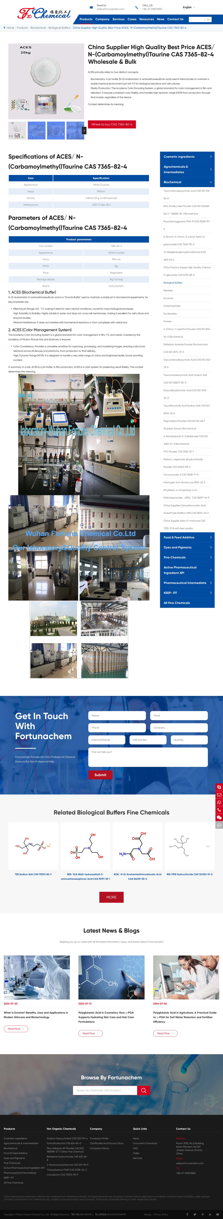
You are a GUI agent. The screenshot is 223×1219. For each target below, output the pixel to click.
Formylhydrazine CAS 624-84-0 (64, 1143)
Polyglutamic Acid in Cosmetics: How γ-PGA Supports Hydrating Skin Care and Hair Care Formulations (106, 1017)
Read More (16, 1028)
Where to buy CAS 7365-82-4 (111, 124)
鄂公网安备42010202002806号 (109, 1214)
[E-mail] (219, 794)
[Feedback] (219, 825)
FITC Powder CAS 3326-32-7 (179, 451)
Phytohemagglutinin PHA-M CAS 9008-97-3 (187, 225)
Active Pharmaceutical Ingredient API (180, 570)
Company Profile (99, 1138)
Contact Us (175, 19)
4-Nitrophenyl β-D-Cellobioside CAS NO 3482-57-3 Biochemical (186, 440)
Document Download (145, 1143)
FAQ (135, 1148)
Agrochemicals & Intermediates (176, 169)
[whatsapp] (219, 802)
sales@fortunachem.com (110, 9)
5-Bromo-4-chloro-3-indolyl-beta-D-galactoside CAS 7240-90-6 (185, 240)
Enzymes (168, 298)
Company (102, 19)
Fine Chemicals (175, 557)
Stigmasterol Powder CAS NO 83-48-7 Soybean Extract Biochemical (184, 425)
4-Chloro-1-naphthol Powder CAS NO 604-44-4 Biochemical (187, 333)
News (160, 19)
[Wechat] (219, 817)
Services (119, 19)
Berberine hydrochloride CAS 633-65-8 (67, 1158)
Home (10, 27)
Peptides (168, 290)
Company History (99, 1148)
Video (136, 1153)
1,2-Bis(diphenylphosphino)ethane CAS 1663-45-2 (185, 256)
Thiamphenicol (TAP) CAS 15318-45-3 (67, 1169)
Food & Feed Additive (179, 537)
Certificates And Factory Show (106, 1143)
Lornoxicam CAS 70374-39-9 (62, 1174)
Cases (132, 19)
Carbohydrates (172, 305)
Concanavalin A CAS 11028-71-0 (181, 474)
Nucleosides (170, 313)
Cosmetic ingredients (179, 156)
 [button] (8, 130)
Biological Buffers (59, 27)
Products (86, 19)
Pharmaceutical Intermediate (185, 583)
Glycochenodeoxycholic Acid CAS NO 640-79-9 (187, 363)
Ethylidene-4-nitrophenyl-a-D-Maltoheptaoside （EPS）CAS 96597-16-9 (186, 494)
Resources (146, 19)
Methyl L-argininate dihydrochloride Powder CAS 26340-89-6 (183, 463)
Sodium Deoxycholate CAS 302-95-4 (67, 1138)
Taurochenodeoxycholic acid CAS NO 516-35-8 (187, 194)
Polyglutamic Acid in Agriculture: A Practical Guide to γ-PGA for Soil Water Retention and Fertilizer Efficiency (184, 1017)
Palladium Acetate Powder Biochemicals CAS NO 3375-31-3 (186, 348)
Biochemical (38, 27)
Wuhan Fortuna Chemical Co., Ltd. (32, 1214)
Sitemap (147, 1214)
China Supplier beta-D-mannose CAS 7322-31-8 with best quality (184, 524)
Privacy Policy (161, 1214)
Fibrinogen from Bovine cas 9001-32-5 (184, 482)
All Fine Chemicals (177, 603)
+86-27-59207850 (152, 9)
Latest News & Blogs (111, 930)
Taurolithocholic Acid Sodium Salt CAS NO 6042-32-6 (187, 409)
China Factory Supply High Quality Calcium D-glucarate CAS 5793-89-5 (187, 271)
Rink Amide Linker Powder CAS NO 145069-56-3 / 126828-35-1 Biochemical (187, 210)
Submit (100, 775)
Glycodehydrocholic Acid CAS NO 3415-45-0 (185, 394)
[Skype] (219, 787)
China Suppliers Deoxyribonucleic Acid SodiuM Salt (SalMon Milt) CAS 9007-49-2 (186, 509)
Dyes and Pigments (177, 547)
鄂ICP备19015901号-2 (81, 1214)
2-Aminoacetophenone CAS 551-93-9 (67, 1164)
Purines (167, 321)
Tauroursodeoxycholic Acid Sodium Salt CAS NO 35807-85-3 (185, 379)
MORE (111, 897)
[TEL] (219, 810)
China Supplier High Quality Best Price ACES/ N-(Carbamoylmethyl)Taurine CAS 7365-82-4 (129, 27)
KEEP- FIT (170, 593)
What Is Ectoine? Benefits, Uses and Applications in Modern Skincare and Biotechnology (36, 1015)
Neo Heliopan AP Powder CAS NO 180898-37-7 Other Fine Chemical (65, 1150)
